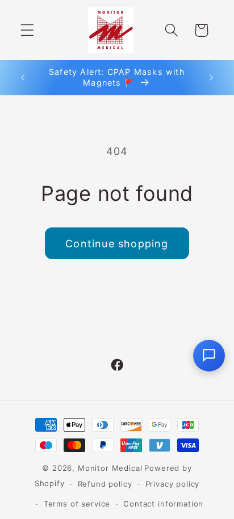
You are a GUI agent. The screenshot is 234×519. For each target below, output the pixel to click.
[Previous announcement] (22, 77)
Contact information (163, 503)
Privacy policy (172, 483)
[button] (27, 30)
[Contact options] (209, 356)
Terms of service (77, 503)
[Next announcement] (211, 77)
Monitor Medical (110, 467)
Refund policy (105, 483)
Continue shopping (116, 244)
